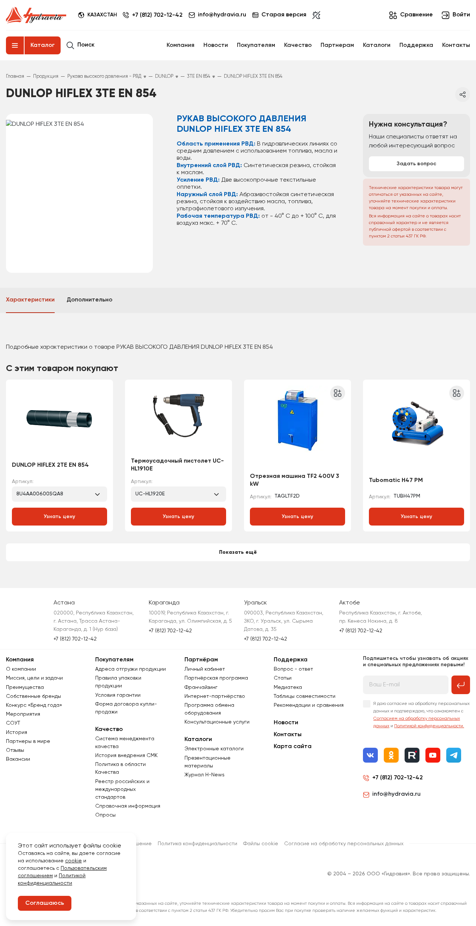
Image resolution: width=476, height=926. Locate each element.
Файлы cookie (260, 843)
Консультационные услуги (217, 722)
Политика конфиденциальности (197, 843)
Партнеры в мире (28, 741)
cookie (73, 860)
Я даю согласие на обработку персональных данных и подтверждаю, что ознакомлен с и (421, 715)
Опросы (105, 815)
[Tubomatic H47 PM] (416, 429)
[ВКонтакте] (370, 755)
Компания (180, 45)
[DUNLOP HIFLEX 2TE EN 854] (59, 421)
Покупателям (256, 45)
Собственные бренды (33, 696)
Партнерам (337, 45)
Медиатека (288, 687)
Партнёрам (201, 660)
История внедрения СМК (126, 755)
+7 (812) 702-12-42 (157, 15)
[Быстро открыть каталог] (15, 45)
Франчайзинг (201, 687)
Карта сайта (293, 747)
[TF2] (297, 429)
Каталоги (376, 45)
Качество (298, 45)
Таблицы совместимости (304, 696)
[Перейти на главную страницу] (36, 15)
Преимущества (25, 687)
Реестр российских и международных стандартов (122, 789)
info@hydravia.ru (396, 794)
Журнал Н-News (204, 774)
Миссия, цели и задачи (34, 678)
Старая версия (283, 15)
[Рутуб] (412, 755)
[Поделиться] (462, 94)
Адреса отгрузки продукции (130, 669)
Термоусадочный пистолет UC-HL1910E (177, 465)
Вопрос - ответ (293, 669)
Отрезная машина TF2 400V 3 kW (294, 480)
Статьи (283, 678)
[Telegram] (453, 755)
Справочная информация (127, 806)
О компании (21, 669)
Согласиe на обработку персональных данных (343, 843)
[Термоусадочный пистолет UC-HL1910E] (178, 421)
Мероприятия (23, 714)
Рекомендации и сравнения (309, 705)
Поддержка (416, 45)
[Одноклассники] (391, 755)
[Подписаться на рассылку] (460, 685)
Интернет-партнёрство (214, 696)
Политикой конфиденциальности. (429, 726)
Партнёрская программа (216, 678)
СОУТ (13, 723)
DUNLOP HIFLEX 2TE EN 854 (50, 465)
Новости (215, 45)
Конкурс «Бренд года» (34, 705)
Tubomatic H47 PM (396, 480)
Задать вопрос (416, 163)
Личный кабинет (204, 669)
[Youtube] (432, 755)
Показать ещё (238, 552)
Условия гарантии (118, 695)
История (16, 732)
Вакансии (18, 759)
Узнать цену (59, 516)
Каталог (42, 45)
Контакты (456, 45)
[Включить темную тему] (316, 15)
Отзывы (15, 750)
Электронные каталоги (214, 748)
